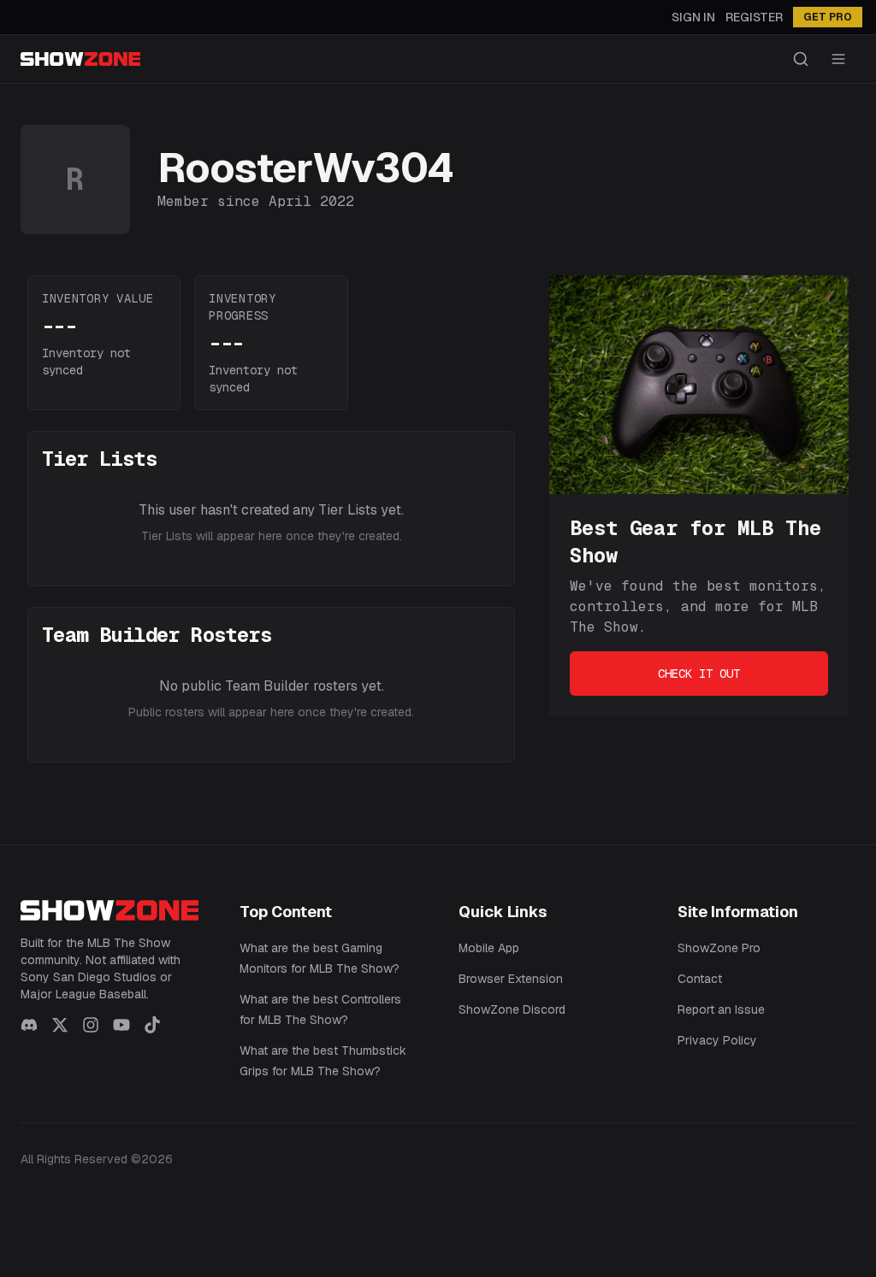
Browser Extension (511, 978)
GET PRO (827, 17)
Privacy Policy (717, 1040)
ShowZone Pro (719, 948)
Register (754, 17)
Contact (700, 978)
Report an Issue (721, 1009)
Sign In (693, 17)
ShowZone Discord (512, 1009)
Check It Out (699, 673)
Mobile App (489, 948)
